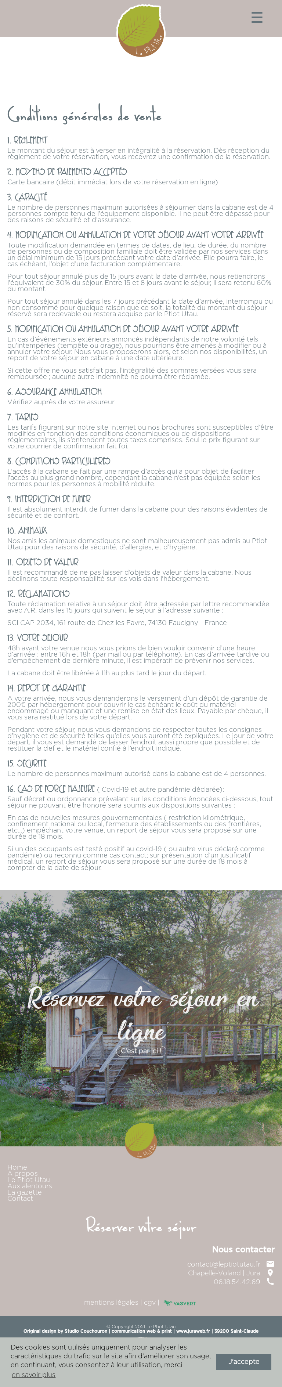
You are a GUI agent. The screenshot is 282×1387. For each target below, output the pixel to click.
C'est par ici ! (141, 1051)
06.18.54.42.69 (244, 1282)
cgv (150, 1303)
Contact (20, 1199)
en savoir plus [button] (33, 1375)
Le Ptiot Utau (28, 1180)
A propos (22, 1174)
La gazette (24, 1193)
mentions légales (111, 1303)
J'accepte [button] (244, 1362)
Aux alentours (29, 1186)
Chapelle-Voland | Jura (231, 1273)
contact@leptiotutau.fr (231, 1265)
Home (17, 1168)
